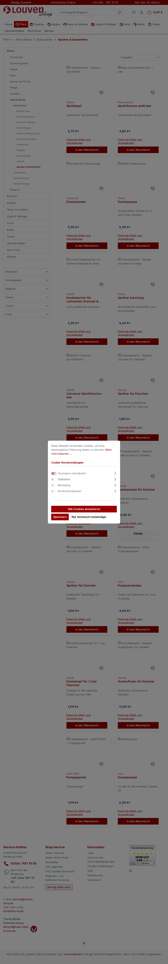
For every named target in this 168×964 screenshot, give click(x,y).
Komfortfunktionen (69, 491)
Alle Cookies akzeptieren (84, 509)
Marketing (64, 485)
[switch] (53, 479)
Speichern (60, 517)
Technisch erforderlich (72, 473)
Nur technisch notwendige (89, 517)
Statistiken (64, 479)
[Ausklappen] (115, 473)
